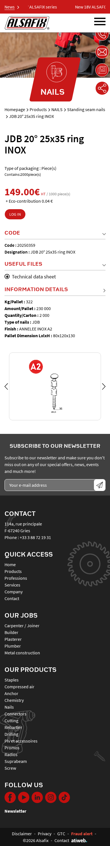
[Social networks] (102, 88)
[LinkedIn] (37, 797)
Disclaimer (22, 833)
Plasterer (13, 639)
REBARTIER (13, 727)
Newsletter (15, 811)
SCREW (10, 768)
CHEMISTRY (14, 700)
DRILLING (11, 734)
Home (10, 564)
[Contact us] (102, 52)
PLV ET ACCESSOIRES (21, 741)
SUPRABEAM (16, 761)
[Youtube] (23, 797)
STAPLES (12, 680)
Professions (16, 578)
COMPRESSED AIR (19, 686)
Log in (15, 214)
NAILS (57, 109)
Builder (11, 632)
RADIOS (11, 754)
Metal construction (22, 652)
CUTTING (11, 720)
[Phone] (102, 34)
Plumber (13, 646)
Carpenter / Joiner (22, 625)
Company (14, 591)
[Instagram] (50, 797)
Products (38, 109)
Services (12, 585)
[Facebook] (10, 797)
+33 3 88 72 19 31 (35, 537)
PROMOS (12, 747)
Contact (12, 598)
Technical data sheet (34, 276)
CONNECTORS (16, 714)
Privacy (44, 833)
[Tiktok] (64, 797)
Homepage (15, 109)
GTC (61, 833)
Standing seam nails (86, 109)
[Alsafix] (27, 23)
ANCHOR (11, 693)
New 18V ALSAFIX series (31, 7)
